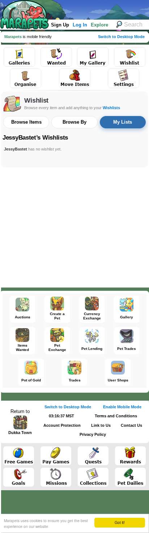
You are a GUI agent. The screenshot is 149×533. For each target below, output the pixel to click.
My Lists (122, 122)
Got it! (120, 522)
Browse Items (26, 122)
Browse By (74, 122)
